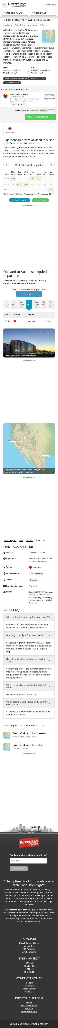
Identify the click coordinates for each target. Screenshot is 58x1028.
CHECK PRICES (40, 200)
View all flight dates (38, 117)
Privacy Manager (29, 1011)
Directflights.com (39, 1023)
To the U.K (29, 991)
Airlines (8, 25)
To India (29, 982)
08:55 (19, 184)
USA (21, 540)
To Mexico (29, 968)
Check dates (49, 96)
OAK (5, 68)
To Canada (29, 965)
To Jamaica (29, 971)
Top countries (29, 946)
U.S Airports (29, 949)
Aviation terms (29, 952)
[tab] (10, 130)
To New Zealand (29, 988)
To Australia (29, 985)
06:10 (13, 179)
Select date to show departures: (29, 289)
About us (29, 1008)
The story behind (29, 1005)
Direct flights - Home (29, 943)
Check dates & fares (37, 25)
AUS (32, 68)
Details (47, 321)
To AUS (29, 540)
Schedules (20, 25)
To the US (29, 962)
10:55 (51, 189)
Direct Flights (10, 540)
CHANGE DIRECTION (12, 83)
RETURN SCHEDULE (20, 200)
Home (29, 1002)
